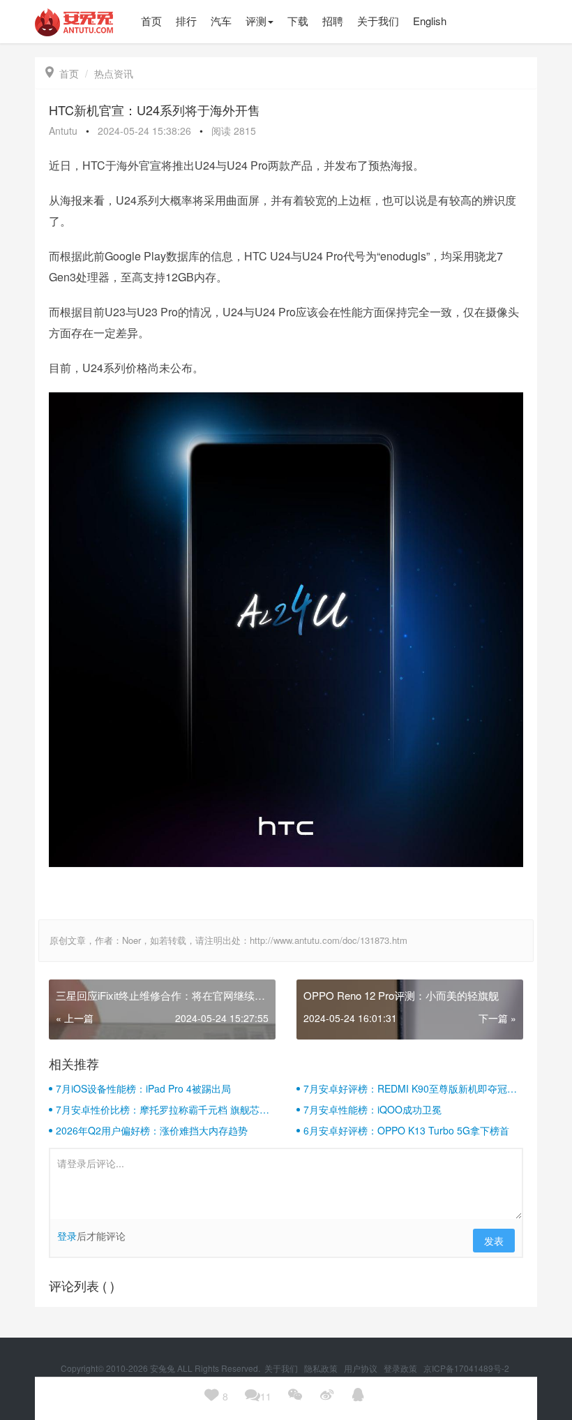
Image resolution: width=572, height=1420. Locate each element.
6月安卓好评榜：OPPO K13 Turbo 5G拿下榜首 (406, 1130)
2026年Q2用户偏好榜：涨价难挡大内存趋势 (152, 1130)
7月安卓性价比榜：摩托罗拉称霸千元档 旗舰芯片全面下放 (162, 1109)
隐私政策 (322, 1368)
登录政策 (401, 1368)
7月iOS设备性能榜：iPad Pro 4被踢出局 (143, 1088)
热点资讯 (113, 73)
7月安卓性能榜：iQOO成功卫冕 (372, 1109)
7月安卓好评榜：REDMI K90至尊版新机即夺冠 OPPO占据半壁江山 (405, 1088)
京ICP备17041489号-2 (466, 1368)
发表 (494, 1241)
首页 (62, 73)
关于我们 (282, 1368)
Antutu (63, 131)
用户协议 (361, 1368)
